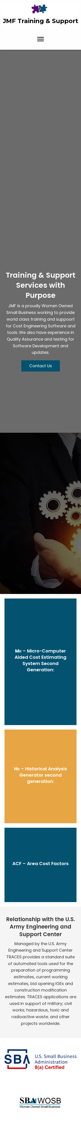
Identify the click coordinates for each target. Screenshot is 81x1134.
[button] (40, 39)
